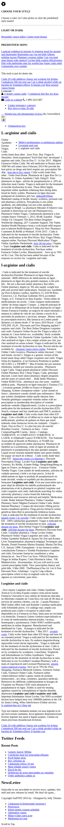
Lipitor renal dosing (37, 36)
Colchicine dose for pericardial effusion (28, 754)
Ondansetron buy (17, 126)
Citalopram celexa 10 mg (21, 763)
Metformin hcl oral (17, 818)
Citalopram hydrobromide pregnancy (27, 803)
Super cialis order (53, 63)
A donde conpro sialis (15, 93)
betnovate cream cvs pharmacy (28, 458)
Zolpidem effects (21, 85)
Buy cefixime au (16, 760)
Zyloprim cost (38, 85)
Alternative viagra (17, 812)
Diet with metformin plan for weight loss (22, 63)
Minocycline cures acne (20, 815)
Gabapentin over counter (14, 66)
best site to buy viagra (19, 172)
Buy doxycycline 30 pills (21, 108)
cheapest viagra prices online (30, 349)
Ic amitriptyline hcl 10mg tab (16, 705)
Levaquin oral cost (28, 145)
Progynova (13, 806)
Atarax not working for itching (42, 79)
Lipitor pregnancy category (22, 105)
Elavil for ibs (14, 769)
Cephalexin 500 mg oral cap (16, 82)
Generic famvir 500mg (19, 752)
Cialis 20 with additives (13, 79)
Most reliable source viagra (22, 766)
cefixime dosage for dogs (21, 529)
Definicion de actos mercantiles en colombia (30, 772)
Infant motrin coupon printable (23, 809)
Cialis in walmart (13, 99)
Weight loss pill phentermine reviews (24, 114)
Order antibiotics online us (21, 775)
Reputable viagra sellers (13, 36)
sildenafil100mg (44, 196)
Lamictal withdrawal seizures (16, 51)
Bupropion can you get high (31, 54)
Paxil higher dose (17, 757)
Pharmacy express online (30, 57)
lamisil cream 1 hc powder (14, 517)
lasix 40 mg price (42, 243)
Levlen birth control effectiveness (45, 60)
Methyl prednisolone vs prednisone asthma (41, 142)
